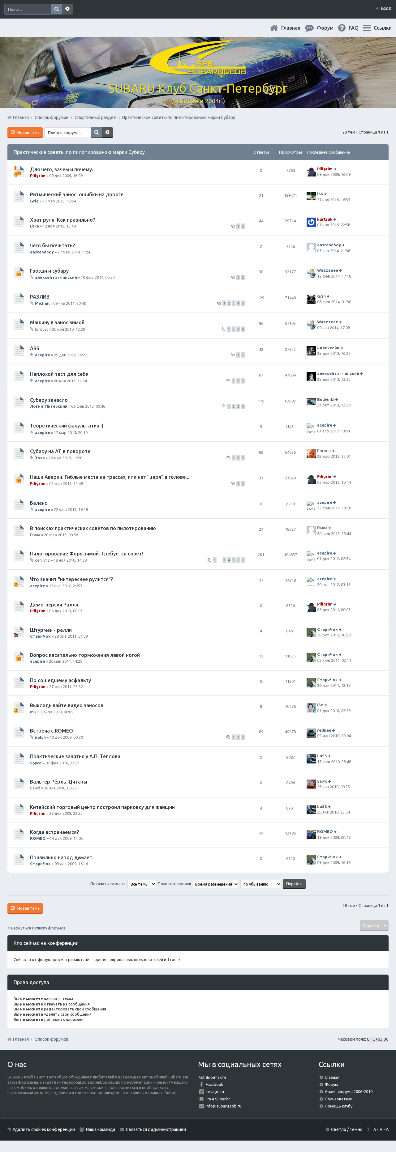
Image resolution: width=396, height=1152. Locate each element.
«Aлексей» (328, 348)
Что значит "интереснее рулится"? (71, 579)
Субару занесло (49, 400)
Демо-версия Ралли (54, 604)
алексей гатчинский (56, 277)
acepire (42, 355)
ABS (34, 348)
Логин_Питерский (48, 406)
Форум (331, 1084)
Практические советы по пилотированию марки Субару (79, 152)
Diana (35, 535)
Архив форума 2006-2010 (348, 1091)
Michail (42, 303)
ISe (320, 705)
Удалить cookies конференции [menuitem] (44, 1129)
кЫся (40, 737)
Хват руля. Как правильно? (62, 220)
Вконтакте (216, 1077)
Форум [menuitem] (330, 28)
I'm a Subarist (218, 1099)
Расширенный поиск (67, 9)
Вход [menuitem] (386, 8)
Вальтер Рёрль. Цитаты (58, 781)
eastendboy (42, 252)
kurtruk (325, 219)
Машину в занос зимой (57, 322)
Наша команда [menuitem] (100, 1129)
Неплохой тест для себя (59, 374)
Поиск (56, 9)
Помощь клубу (338, 1106)
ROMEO (38, 838)
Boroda (324, 450)
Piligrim (37, 175)
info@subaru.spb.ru (223, 1106)
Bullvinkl (325, 399)
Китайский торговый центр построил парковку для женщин (102, 807)
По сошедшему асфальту (60, 680)
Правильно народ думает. (61, 857)
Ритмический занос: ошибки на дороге (76, 194)
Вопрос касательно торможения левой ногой (85, 655)
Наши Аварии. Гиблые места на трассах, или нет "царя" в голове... (109, 477)
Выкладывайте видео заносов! (67, 705)
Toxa (40, 458)
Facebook (214, 1084)
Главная (295, 28)
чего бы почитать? (52, 245)
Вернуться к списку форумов (38, 928)
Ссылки (383, 28)
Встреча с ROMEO (51, 730)
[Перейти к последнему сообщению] (336, 169)
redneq (324, 730)
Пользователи (338, 1099)
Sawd (35, 788)
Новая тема (28, 132)
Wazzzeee (327, 270)
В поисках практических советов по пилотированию (93, 528)
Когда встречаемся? (54, 832)
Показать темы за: (108, 884)
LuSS (322, 756)
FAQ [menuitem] (359, 28)
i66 (320, 194)
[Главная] (198, 71)
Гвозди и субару (49, 271)
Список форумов (52, 1039)
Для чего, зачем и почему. (61, 169)
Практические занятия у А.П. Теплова (75, 756)
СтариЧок (40, 636)
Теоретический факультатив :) (66, 425)
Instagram (215, 1091)
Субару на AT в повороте (60, 451)
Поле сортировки (175, 884)
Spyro (36, 763)
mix (33, 712)
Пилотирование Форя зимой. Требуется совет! (86, 553)
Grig (34, 201)
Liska (34, 226)
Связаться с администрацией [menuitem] (156, 1129)
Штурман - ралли (51, 630)
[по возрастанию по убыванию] (261, 884)
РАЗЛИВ (40, 297)
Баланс (38, 503)
